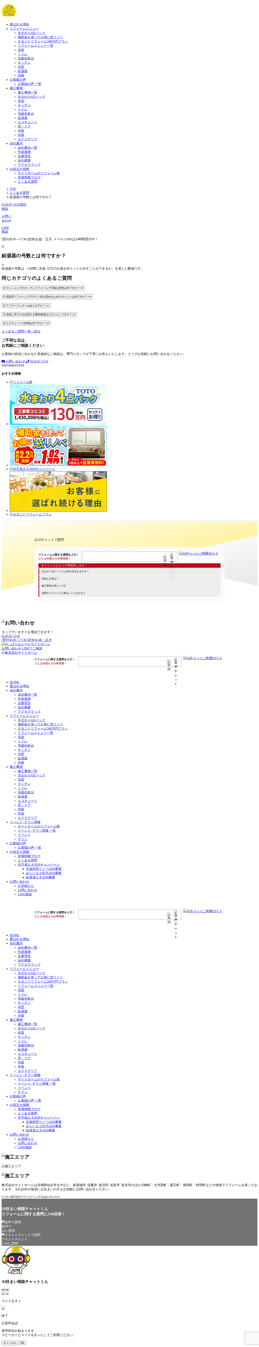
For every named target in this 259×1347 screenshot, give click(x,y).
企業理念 (24, 156)
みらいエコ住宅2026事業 (44, 873)
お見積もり (26, 886)
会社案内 (16, 143)
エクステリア (27, 139)
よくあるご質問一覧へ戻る (21, 331)
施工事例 (16, 88)
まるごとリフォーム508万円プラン (43, 41)
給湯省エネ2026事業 (40, 877)
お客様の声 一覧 (29, 84)
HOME (14, 682)
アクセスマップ (29, 164)
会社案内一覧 (27, 147)
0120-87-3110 (38, 361)
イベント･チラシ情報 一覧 (37, 830)
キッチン (24, 62)
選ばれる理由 (19, 24)
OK (22, 1342)
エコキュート (27, 122)
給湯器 (23, 71)
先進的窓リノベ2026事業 (44, 869)
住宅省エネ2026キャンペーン (39, 864)
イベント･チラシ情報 (25, 822)
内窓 (21, 67)
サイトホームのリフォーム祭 (39, 173)
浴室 (21, 50)
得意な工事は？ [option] (50, 578)
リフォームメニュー (24, 28)
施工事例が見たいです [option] (54, 585)
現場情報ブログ (29, 177)
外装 (21, 135)
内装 (21, 75)
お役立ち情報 (19, 169)
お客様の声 (18, 79)
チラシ (23, 839)
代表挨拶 (24, 152)
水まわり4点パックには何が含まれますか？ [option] (65, 571)
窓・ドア (24, 126)
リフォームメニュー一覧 (35, 45)
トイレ (23, 54)
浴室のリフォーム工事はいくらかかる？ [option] (63, 593)
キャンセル (9, 1342)
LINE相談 (25, 894)
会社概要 (24, 160)
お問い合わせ (15, 361)
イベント (24, 835)
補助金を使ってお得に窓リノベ (40, 37)
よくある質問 (27, 181)
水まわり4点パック (31, 33)
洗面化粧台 (26, 58)
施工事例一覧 (27, 92)
